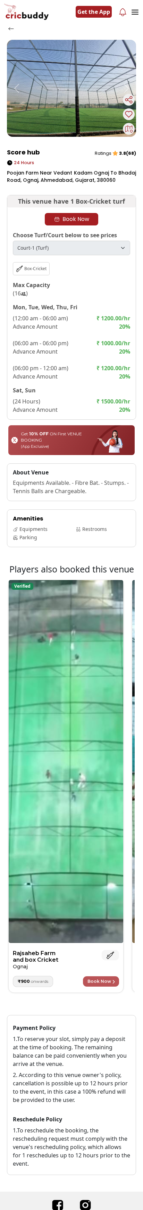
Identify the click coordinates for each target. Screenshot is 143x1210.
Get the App (93, 12)
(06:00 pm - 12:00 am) (40, 368)
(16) (20, 293)
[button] (16, 88)
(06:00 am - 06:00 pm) (40, 343)
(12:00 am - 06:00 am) (40, 318)
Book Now (75, 219)
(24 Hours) (26, 401)
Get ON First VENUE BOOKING (51, 440)
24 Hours (24, 162)
